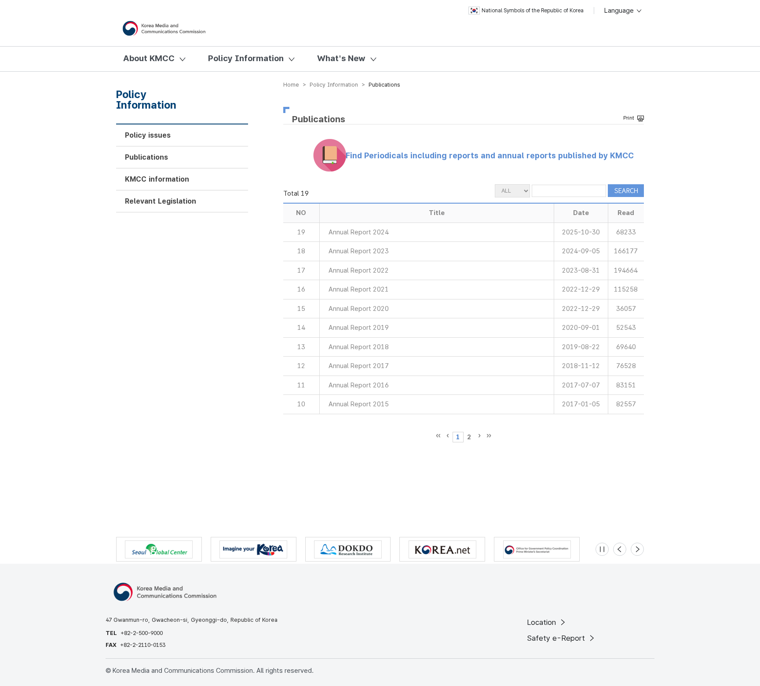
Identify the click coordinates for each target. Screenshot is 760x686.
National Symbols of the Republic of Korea (533, 10)
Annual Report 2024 (359, 232)
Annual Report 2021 (359, 289)
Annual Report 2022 (359, 270)
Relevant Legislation (160, 201)
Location (542, 622)
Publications (146, 157)
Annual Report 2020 (359, 309)
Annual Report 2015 (359, 404)
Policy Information (246, 58)
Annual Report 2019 (359, 328)
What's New (341, 58)
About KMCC (149, 58)
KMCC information (157, 179)
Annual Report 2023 (359, 251)
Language (620, 11)
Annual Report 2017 (359, 366)
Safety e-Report (557, 638)
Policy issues (148, 135)
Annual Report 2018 (359, 347)
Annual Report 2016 (359, 385)
